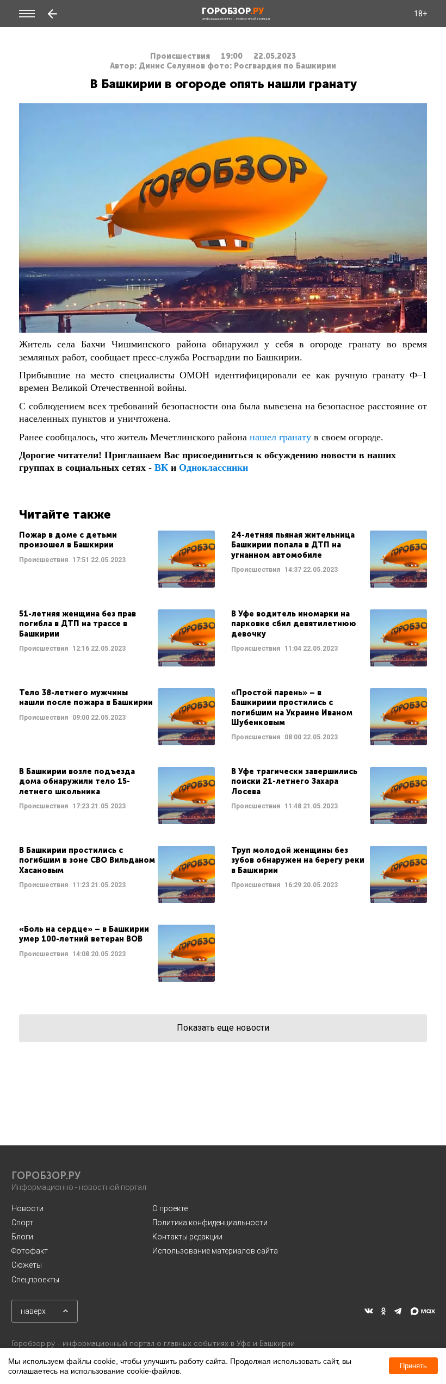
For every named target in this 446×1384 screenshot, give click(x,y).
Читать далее (117, 559)
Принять (413, 1366)
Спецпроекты (35, 1279)
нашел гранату (280, 437)
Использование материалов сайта (215, 1250)
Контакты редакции (187, 1236)
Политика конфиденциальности (210, 1222)
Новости (27, 1208)
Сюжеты (26, 1265)
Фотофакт (29, 1250)
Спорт (22, 1222)
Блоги (22, 1236)
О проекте (170, 1208)
